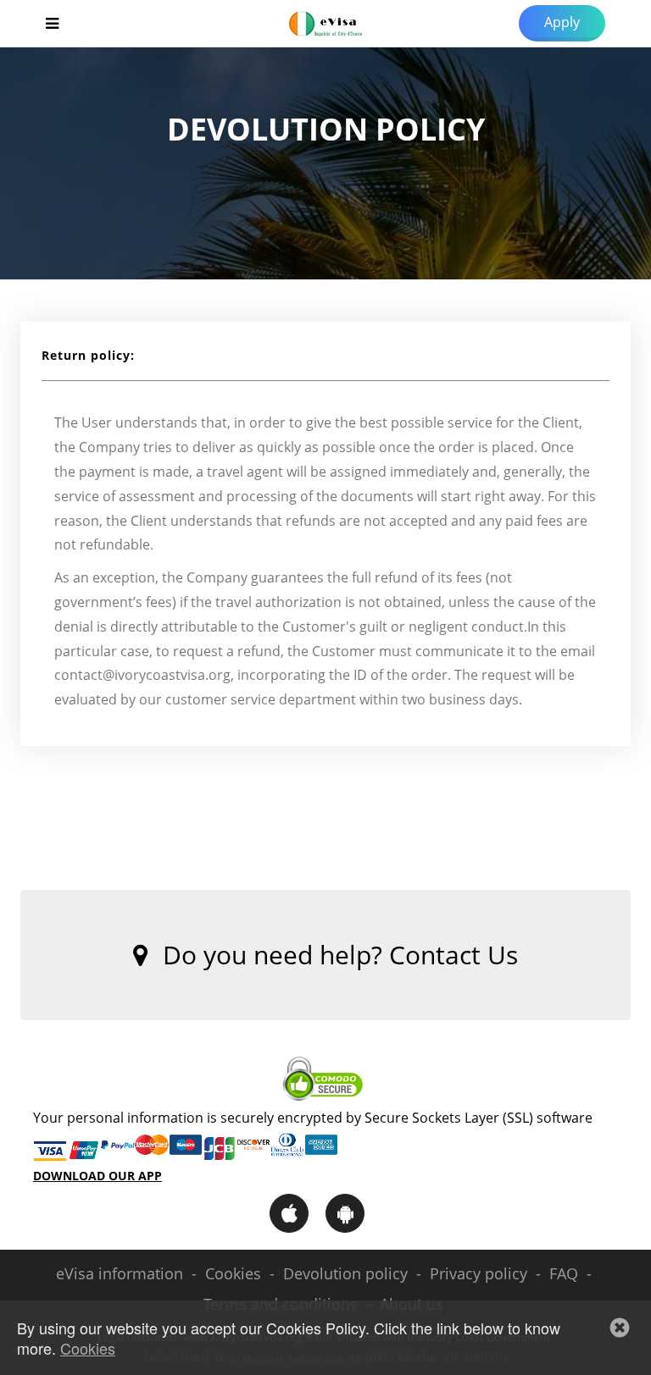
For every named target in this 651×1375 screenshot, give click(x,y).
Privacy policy (478, 1273)
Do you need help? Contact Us (337, 954)
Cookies (233, 1273)
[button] (619, 1327)
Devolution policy (345, 1273)
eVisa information (119, 1273)
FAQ (563, 1273)
